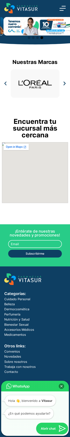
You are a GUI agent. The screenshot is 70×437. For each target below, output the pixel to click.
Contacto (11, 372)
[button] (29, 37)
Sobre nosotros (15, 362)
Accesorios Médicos (19, 330)
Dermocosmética (16, 309)
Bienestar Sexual (16, 324)
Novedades (12, 356)
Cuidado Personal (17, 299)
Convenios (12, 351)
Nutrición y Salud (17, 319)
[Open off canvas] (63, 8)
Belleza (9, 304)
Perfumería (12, 314)
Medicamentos (15, 335)
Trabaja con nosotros (20, 367)
